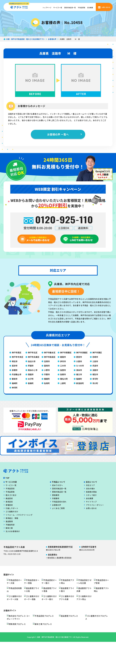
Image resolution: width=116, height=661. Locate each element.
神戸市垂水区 (50, 352)
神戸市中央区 (17, 357)
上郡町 (63, 383)
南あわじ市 (32, 370)
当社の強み (90, 488)
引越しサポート (12, 508)
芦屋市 (31, 365)
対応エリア (90, 485)
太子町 (31, 378)
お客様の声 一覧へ (58, 134)
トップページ (47, 8)
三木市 (63, 365)
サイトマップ (91, 501)
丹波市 (95, 365)
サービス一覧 (57, 8)
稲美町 (79, 378)
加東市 (63, 374)
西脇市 (31, 374)
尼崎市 (95, 357)
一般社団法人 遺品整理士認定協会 (59, 557)
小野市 (47, 370)
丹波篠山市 (16, 374)
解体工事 (9, 528)
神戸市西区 (16, 352)
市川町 (95, 383)
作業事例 (55, 498)
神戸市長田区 (50, 357)
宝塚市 (47, 361)
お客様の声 (56, 505)
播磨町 (47, 378)
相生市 (95, 374)
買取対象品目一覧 (59, 492)
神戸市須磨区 (82, 352)
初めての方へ (57, 485)
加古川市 (32, 361)
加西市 (63, 370)
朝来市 (15, 378)
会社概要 (90, 8)
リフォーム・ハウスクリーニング (19, 515)
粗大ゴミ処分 (11, 495)
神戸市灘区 (97, 352)
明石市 (15, 361)
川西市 (79, 361)
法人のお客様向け (13, 531)
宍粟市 (47, 374)
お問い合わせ (91, 508)
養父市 (79, 374)
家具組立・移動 (12, 518)
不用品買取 (81, 8)
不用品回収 (10, 488)
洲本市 (79, 370)
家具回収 (9, 501)
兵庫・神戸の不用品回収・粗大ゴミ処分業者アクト (55, 637)
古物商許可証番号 (88, 546)
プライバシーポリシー (95, 505)
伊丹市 (63, 361)
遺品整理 (9, 521)
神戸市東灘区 (66, 352)
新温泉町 (80, 383)
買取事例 (55, 495)
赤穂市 (15, 370)
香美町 (31, 383)
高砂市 (15, 365)
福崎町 (15, 383)
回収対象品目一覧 (70, 8)
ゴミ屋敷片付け (12, 511)
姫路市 (63, 357)
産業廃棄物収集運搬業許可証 (60, 546)
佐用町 (47, 383)
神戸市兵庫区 (33, 357)
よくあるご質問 (58, 508)
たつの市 (80, 365)
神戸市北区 (32, 352)
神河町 (15, 387)
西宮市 (79, 357)
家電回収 (9, 505)
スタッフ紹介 (91, 495)
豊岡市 (47, 365)
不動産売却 (10, 524)
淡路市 (95, 370)
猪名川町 (64, 378)
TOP (8, 477)
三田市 (95, 361)
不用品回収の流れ (59, 501)
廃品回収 (9, 498)
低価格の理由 (91, 492)
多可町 (95, 378)
